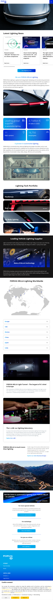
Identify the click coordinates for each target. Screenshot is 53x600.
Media (4, 568)
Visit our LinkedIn (42, 501)
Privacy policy (7, 592)
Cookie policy (18, 592)
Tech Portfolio (6, 566)
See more (45, 197)
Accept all (15, 597)
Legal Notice (6, 578)
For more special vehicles (26, 515)
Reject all (25, 597)
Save (6, 597)
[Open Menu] (51, 2)
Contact (5, 575)
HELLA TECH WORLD (26, 530)
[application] (26, 367)
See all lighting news (26, 70)
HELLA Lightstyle (26, 546)
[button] (26, 367)
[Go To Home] (3, 2)
